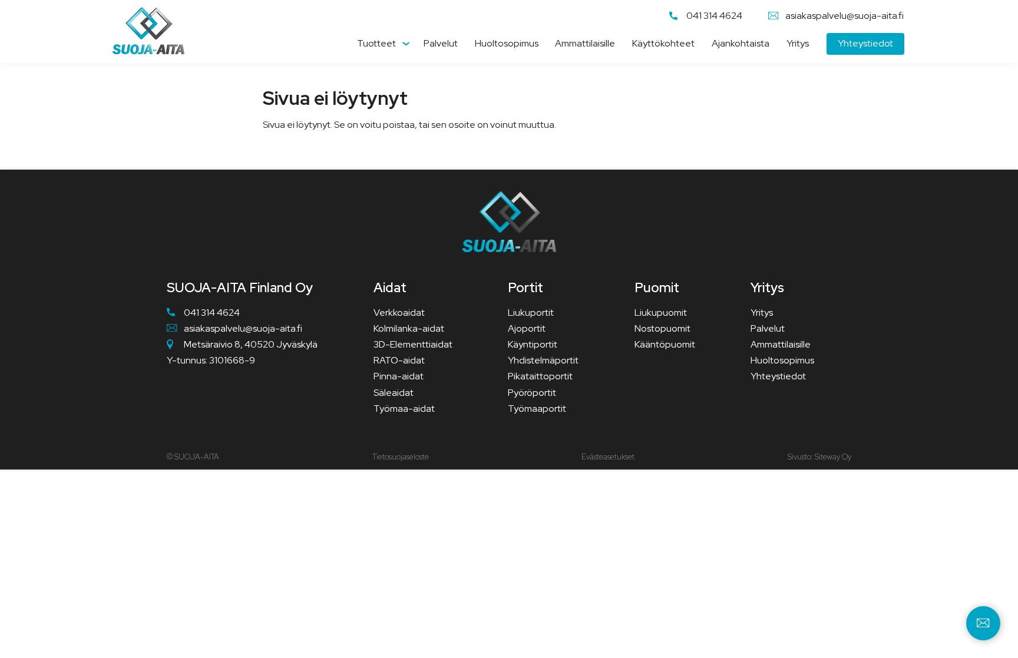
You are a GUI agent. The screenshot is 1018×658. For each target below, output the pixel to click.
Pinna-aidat (399, 376)
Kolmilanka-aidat (409, 328)
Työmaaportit (537, 408)
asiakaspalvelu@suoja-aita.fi (844, 16)
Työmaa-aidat (404, 408)
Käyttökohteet (663, 43)
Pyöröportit (532, 392)
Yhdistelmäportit (543, 360)
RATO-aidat (399, 360)
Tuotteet (376, 43)
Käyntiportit (532, 344)
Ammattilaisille (585, 43)
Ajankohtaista (740, 43)
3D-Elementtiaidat (413, 344)
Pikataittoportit (540, 376)
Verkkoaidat (399, 312)
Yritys (797, 43)
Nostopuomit (662, 328)
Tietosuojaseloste (400, 457)
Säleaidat (394, 392)
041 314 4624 (714, 16)
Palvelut (441, 43)
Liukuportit (531, 312)
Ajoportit (527, 328)
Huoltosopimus (506, 43)
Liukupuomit (660, 312)
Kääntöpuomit (664, 344)
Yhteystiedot (865, 43)
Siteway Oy (833, 457)
